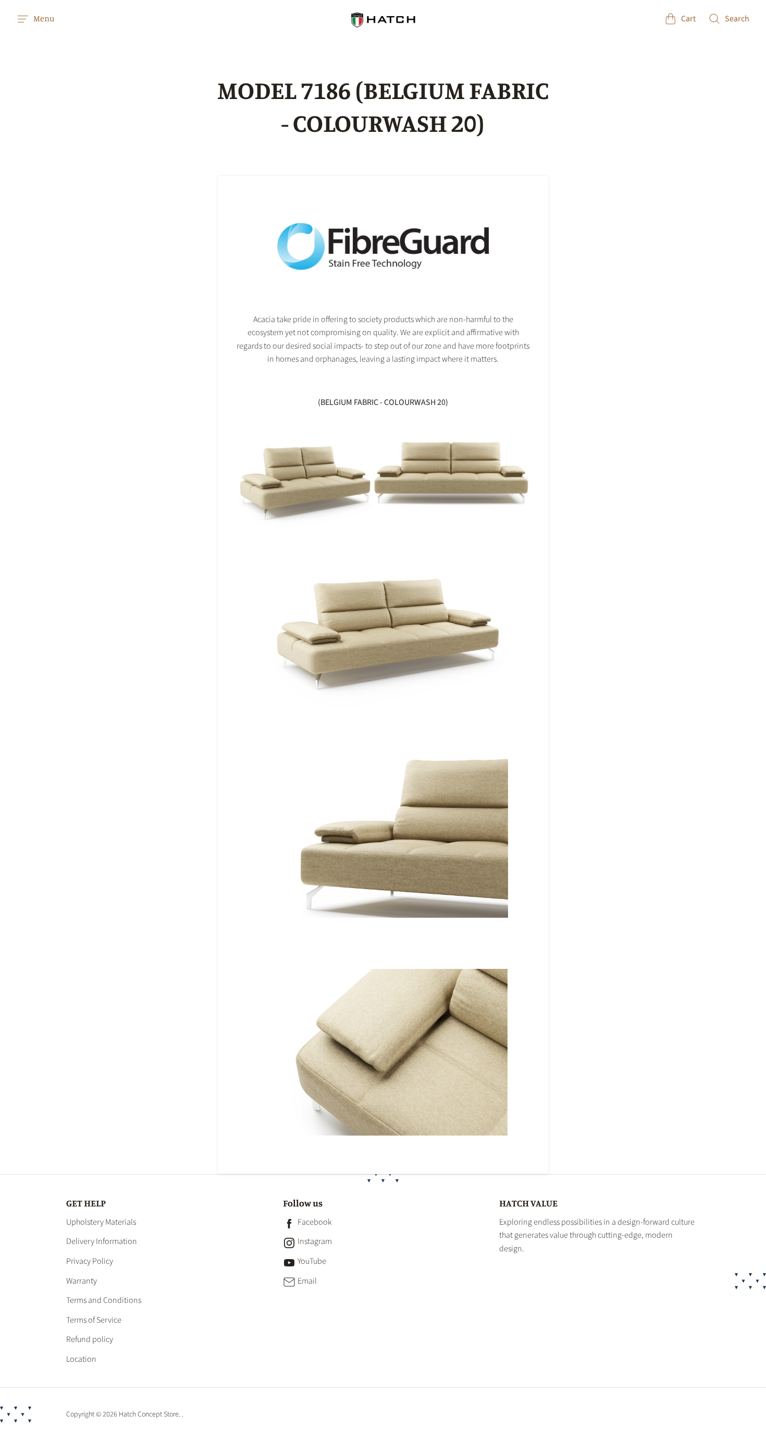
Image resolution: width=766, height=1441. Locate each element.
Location (81, 1359)
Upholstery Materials (101, 1222)
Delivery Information (101, 1241)
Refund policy (89, 1339)
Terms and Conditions (103, 1300)
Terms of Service (93, 1320)
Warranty (81, 1281)
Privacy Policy (89, 1261)
